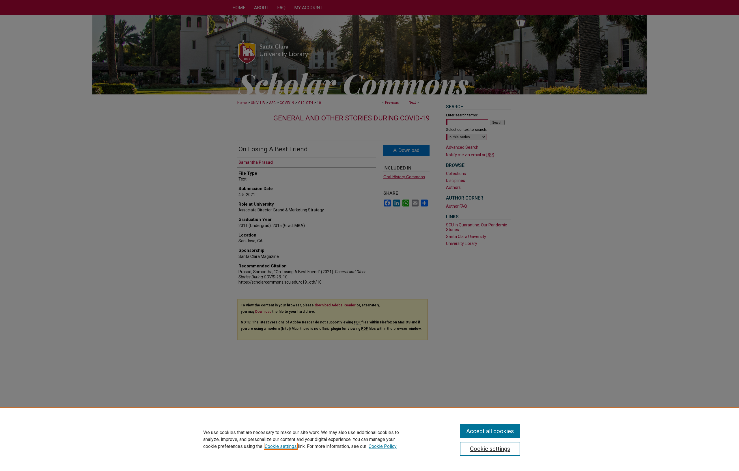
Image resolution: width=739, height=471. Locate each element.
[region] (369, 439)
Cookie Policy (383, 446)
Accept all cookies (490, 431)
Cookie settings (281, 446)
